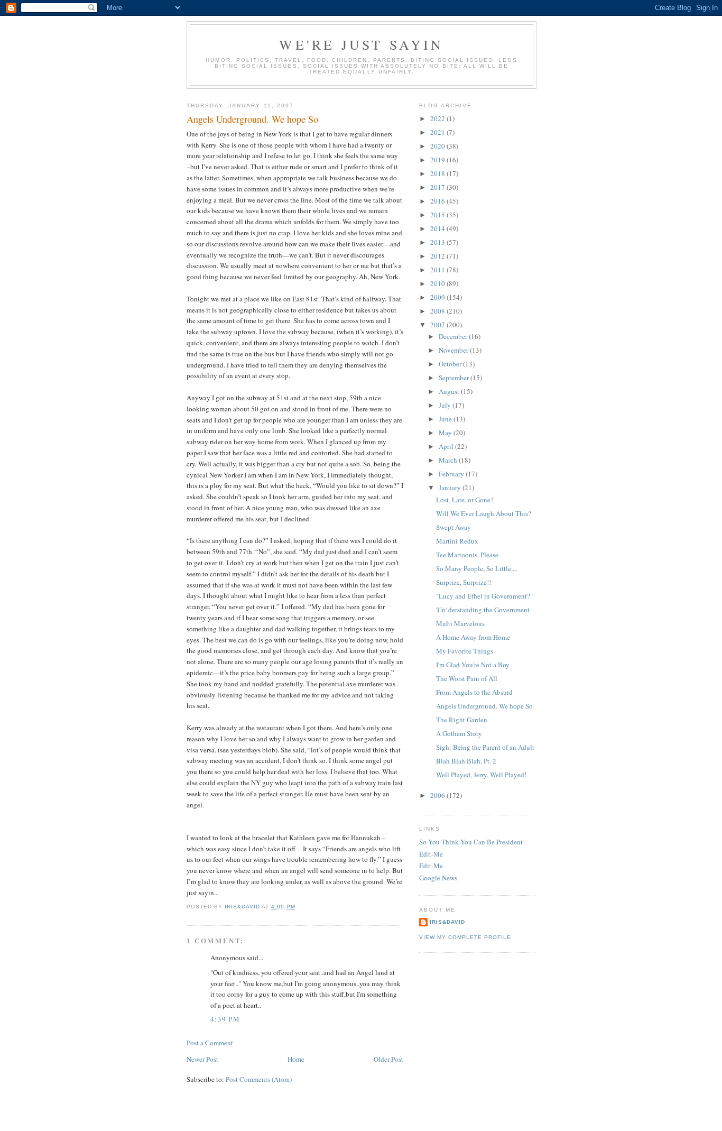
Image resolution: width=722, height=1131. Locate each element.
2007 (438, 324)
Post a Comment (210, 1042)
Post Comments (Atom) (259, 1079)
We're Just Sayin (361, 44)
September (454, 377)
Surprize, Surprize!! (463, 582)
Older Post (388, 1059)
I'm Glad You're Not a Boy (473, 664)
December (454, 336)
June (446, 419)
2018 (438, 173)
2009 (438, 297)
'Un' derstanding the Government (483, 609)
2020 (438, 146)
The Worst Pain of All (466, 678)
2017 (438, 187)
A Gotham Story (459, 733)
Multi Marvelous (460, 623)
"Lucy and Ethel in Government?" (484, 596)
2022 (438, 118)
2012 (438, 256)
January (450, 487)
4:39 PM (225, 1019)
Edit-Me (431, 854)
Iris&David (447, 922)
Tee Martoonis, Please (467, 554)
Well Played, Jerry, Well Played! (481, 774)
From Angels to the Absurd (474, 692)
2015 (438, 214)
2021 (438, 132)
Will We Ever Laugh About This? (483, 513)
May (446, 432)
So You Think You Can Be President (471, 842)
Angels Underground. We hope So (484, 706)
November (454, 350)
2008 (438, 311)
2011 (438, 269)
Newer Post (202, 1059)
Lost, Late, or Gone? (465, 499)
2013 (438, 242)
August (450, 391)
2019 (438, 159)
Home (296, 1059)
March (449, 460)
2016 (438, 201)
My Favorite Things (464, 651)
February (452, 474)
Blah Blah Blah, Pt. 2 (466, 761)
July (445, 405)
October (451, 364)
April (447, 446)
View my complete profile (465, 937)
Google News (438, 877)
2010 (438, 283)
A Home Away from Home (473, 637)
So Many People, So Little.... (476, 568)
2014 (438, 228)
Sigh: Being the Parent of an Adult (485, 747)
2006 (438, 795)
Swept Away (453, 527)
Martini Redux (457, 541)
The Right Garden (461, 719)
